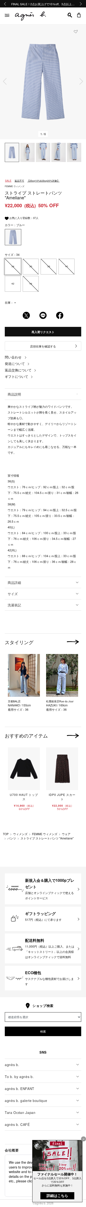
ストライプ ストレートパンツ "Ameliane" (47, 838)
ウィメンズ (20, 834)
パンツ (11, 838)
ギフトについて (16, 376)
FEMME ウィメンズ (44, 834)
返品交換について (18, 370)
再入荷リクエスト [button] (43, 332)
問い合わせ (13, 357)
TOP (6, 834)
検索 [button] (43, 1031)
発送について (15, 363)
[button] (69, 15)
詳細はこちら (57, 1196)
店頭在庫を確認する (43, 346)
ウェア (66, 834)
